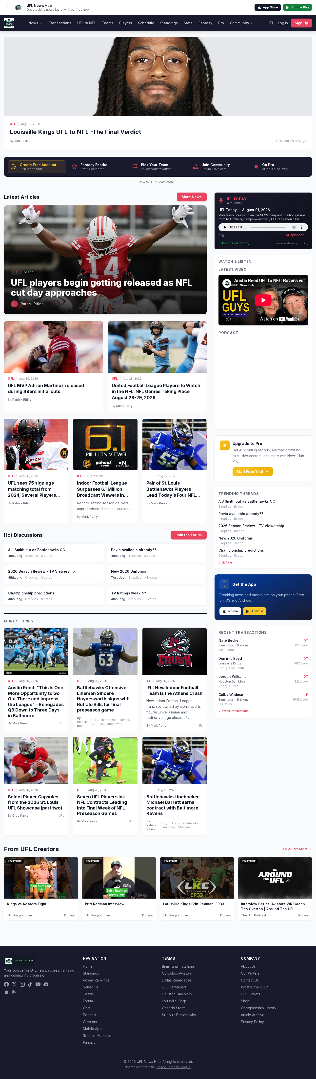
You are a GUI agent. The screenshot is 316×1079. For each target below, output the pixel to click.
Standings (169, 23)
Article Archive (252, 1015)
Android (257, 611)
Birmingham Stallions (178, 966)
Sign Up (301, 23)
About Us (248, 966)
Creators (90, 1022)
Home (88, 966)
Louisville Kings (174, 1001)
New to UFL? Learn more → (158, 182)
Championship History (258, 1008)
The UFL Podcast (253, 915)
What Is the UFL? (254, 987)
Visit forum (226, 562)
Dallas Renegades (177, 980)
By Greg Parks (18, 815)
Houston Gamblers (177, 994)
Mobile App (92, 1029)
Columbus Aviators (177, 973)
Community (239, 23)
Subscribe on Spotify (233, 243)
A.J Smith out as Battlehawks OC (246, 501)
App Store (270, 7)
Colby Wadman (231, 694)
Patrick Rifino (22, 399)
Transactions (60, 23)
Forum (88, 1001)
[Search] (271, 23)
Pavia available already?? (240, 514)
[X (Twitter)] (14, 984)
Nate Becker (229, 640)
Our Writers (250, 973)
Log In (283, 23)
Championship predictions (241, 550)
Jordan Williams (232, 676)
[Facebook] (6, 984)
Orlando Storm (173, 1008)
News (33, 23)
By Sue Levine (20, 141)
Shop (245, 1001)
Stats (188, 23)
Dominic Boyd (230, 658)
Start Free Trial (250, 471)
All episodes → (297, 235)
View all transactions (233, 711)
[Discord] (45, 984)
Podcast (89, 1015)
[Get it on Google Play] (14, 992)
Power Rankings (96, 980)
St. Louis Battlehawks (179, 1015)
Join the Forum (189, 535)
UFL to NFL (86, 23)
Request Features (97, 1035)
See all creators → (296, 849)
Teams (107, 23)
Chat (86, 1008)
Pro (221, 23)
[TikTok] (30, 984)
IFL (79, 476)
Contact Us (250, 980)
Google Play (300, 7)
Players (125, 23)
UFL (13, 124)
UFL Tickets (250, 994)
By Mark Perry (18, 723)
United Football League (174, 1067)
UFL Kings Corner (19, 915)
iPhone (233, 611)
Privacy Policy (252, 1022)
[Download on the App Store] (6, 992)
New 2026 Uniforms (235, 538)
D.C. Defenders (174, 987)
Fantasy (205, 23)
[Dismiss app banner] (7, 7)
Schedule (146, 23)
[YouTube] (38, 984)
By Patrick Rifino (82, 722)
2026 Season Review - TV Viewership (251, 526)
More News (192, 197)
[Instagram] (22, 984)
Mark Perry (124, 406)
